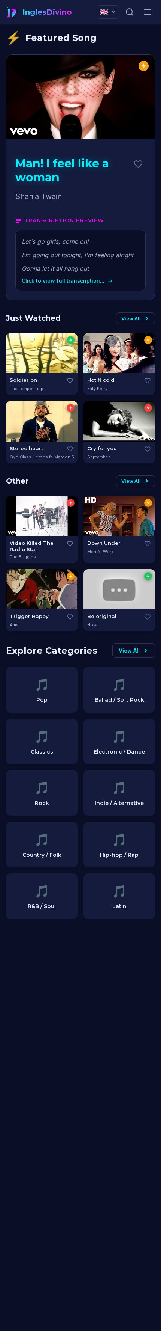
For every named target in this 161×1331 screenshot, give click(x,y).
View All (131, 318)
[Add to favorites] (138, 164)
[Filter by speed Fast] (71, 408)
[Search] (129, 12)
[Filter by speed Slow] (71, 340)
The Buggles (23, 556)
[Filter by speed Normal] (148, 340)
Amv (14, 624)
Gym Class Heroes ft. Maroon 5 (42, 457)
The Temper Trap (26, 388)
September (98, 457)
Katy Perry (97, 388)
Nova (92, 624)
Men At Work (100, 551)
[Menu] (147, 12)
